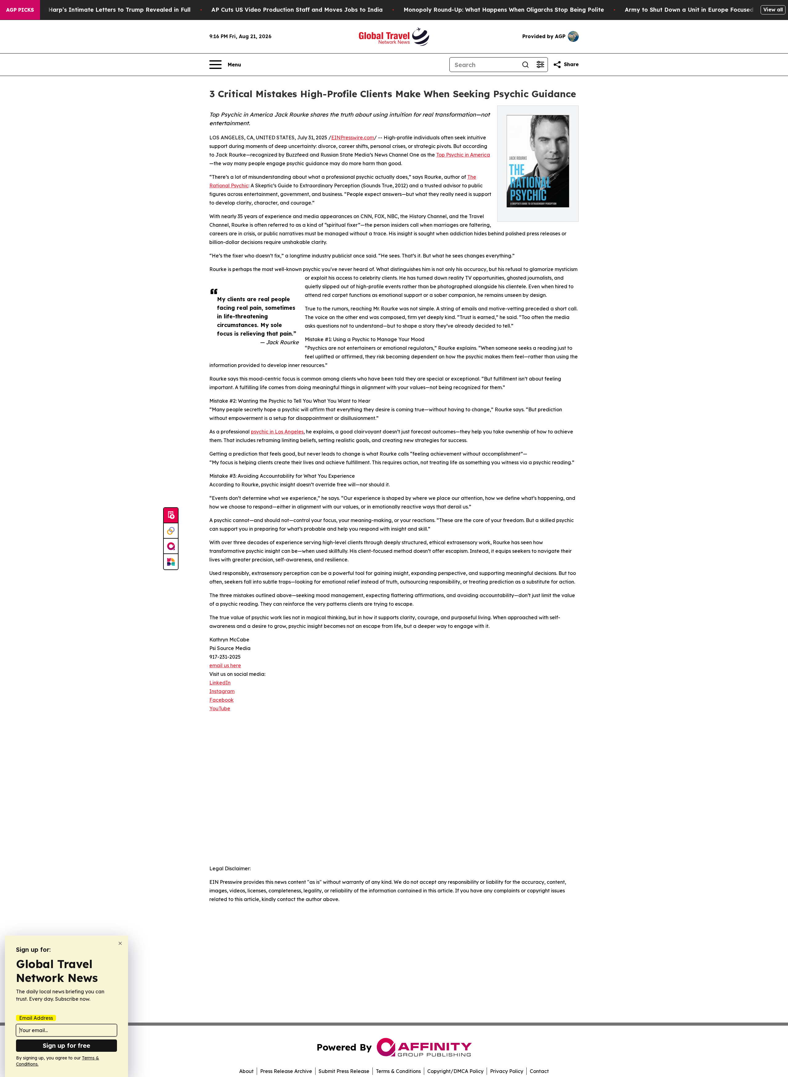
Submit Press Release (344, 1071)
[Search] (525, 65)
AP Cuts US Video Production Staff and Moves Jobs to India (297, 9)
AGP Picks (20, 10)
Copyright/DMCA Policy (455, 1071)
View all (773, 9)
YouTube (219, 708)
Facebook (221, 700)
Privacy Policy (506, 1071)
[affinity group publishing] (171, 546)
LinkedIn (220, 683)
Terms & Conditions (398, 1071)
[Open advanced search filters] (540, 65)
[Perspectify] (171, 531)
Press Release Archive (286, 1071)
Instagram (222, 691)
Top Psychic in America (463, 155)
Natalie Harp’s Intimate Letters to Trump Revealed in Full (108, 9)
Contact (539, 1071)
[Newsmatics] (171, 561)
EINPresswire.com (352, 137)
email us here (225, 665)
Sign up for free (66, 1045)
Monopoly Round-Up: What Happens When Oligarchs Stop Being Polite (504, 9)
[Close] (120, 943)
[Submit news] (171, 515)
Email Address (36, 1018)
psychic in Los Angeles (277, 432)
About (246, 1071)
